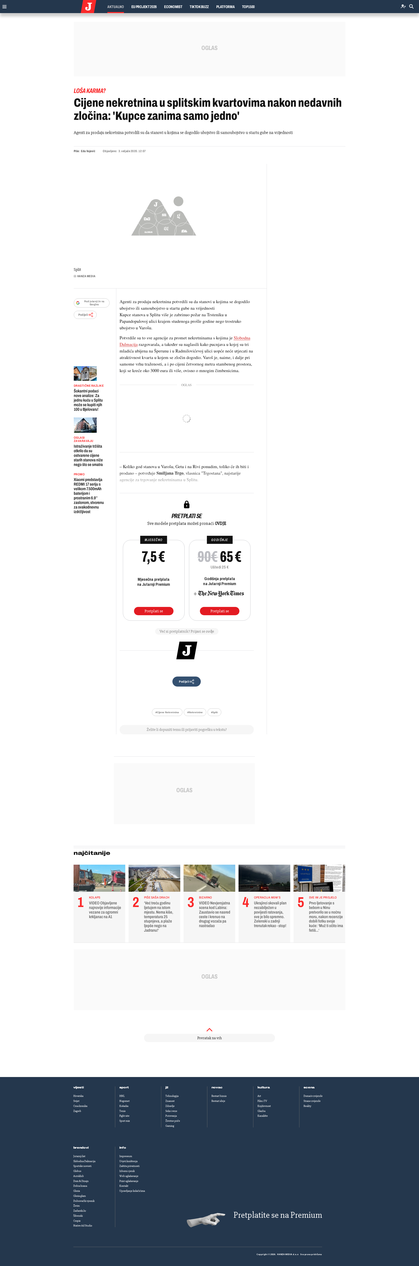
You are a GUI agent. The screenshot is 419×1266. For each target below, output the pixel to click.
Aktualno (115, 7)
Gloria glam (79, 1196)
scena (309, 1087)
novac (217, 1087)
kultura (264, 1087)
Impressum (125, 1156)
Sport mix (124, 1121)
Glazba (261, 1111)
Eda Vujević (88, 151)
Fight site (124, 1116)
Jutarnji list (79, 1156)
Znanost (170, 1101)
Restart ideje (218, 1101)
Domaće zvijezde (313, 1096)
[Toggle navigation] (3, 5)
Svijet (76, 1101)
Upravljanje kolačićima (132, 1191)
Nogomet (124, 1101)
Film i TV (262, 1101)
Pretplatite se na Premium (278, 1215)
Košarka (123, 1106)
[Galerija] (164, 214)
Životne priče (172, 1121)
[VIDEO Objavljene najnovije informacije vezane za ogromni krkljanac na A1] (99, 879)
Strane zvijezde (312, 1101)
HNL (122, 1096)
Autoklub (78, 1176)
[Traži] (411, 6)
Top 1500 (248, 7)
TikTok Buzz (199, 7)
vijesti (78, 1087)
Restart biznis (219, 1096)
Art (259, 1096)
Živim (76, 1206)
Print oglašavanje (128, 1181)
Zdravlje (170, 1106)
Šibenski (78, 1216)
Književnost (264, 1106)
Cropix (77, 1221)
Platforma (225, 7)
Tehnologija (172, 1096)
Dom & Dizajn (81, 1181)
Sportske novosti (82, 1166)
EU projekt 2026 (144, 7)
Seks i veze (171, 1111)
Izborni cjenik (127, 1171)
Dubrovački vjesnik (83, 1201)
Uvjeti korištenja (128, 1161)
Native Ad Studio (82, 1225)
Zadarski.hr (79, 1211)
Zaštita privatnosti (129, 1166)
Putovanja (171, 1116)
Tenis (122, 1111)
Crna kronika (80, 1106)
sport (124, 1087)
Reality (307, 1106)
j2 (166, 1087)
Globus (77, 1171)
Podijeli (83, 314)
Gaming (169, 1126)
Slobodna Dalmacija (84, 1161)
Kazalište (263, 1116)
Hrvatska (78, 1096)
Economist (173, 7)
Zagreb (77, 1111)
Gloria (76, 1191)
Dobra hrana (80, 1186)
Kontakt (123, 1186)
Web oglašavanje (128, 1176)
